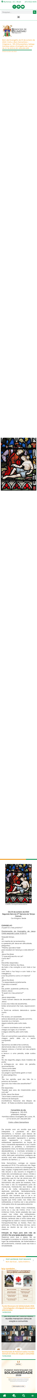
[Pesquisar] (34, 12)
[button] (18, 17)
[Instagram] (14, 7)
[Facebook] (19, 7)
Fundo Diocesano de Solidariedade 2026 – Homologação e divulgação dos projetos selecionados (18, 1308)
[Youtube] (23, 7)
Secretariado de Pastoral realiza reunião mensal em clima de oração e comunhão (18, 1353)
